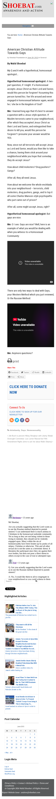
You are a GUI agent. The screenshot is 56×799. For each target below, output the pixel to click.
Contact (21, 783)
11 (12, 741)
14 (25, 741)
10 (7, 741)
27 (21, 748)
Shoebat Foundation (17, 58)
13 (21, 741)
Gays (23, 430)
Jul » (11, 753)
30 (34, 748)
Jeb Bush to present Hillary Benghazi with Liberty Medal (30, 436)
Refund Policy (32, 783)
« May (6, 753)
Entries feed (9, 769)
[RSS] (12, 420)
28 (25, 748)
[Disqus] (30, 477)
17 (7, 744)
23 (34, 744)
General (43, 58)
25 (12, 748)
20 (21, 744)
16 (34, 741)
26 (16, 748)
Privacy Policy (10, 783)
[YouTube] (27, 420)
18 (12, 744)
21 (25, 744)
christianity (15, 430)
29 (30, 748)
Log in (7, 767)
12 (16, 741)
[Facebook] (22, 420)
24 (7, 748)
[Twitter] (17, 420)
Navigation (27, 26)
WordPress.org (10, 774)
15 (30, 741)
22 (30, 744)
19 (16, 744)
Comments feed (10, 771)
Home (20, 35)
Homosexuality (34, 430)
